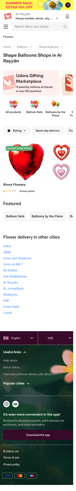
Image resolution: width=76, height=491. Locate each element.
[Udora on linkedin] (15, 404)
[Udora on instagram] (6, 404)
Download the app (38, 435)
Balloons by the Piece (47, 216)
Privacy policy (11, 464)
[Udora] (8, 16)
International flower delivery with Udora (27, 374)
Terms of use (11, 457)
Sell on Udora (11, 367)
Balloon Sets (15, 216)
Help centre (10, 360)
